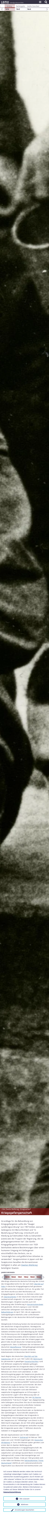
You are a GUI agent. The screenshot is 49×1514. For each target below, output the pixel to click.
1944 (38, 1277)
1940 (13, 1277)
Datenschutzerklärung (12, 1492)
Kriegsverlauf (25, 1209)
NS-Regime (36, 1397)
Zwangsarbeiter (10, 1297)
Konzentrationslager (35, 1304)
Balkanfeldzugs (7, 1312)
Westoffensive (15, 1347)
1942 (26, 1277)
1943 (32, 1277)
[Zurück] (1, 7)
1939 (7, 1277)
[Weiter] (47, 7)
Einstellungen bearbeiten (24, 1510)
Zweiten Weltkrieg (29, 1265)
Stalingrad (24, 1437)
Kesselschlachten (32, 1361)
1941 (20, 1277)
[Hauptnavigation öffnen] (40, 2)
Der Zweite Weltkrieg (10, 1209)
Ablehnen (24, 1504)
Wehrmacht (38, 1359)
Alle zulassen (24, 1499)
